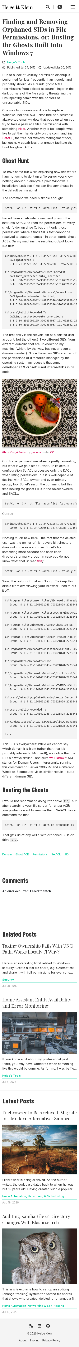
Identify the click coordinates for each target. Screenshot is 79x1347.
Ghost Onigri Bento (14, 452)
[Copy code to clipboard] (72, 207)
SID (66, 854)
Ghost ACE (22, 854)
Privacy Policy (51, 1340)
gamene (36, 452)
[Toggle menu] (73, 7)
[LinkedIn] (39, 1326)
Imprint (34, 1340)
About (22, 1340)
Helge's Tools (16, 62)
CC (52, 452)
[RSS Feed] (31, 1326)
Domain (7, 854)
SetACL (7, 138)
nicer (21, 129)
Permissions (40, 854)
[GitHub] (48, 1326)
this (39, 561)
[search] (50, 7)
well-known (57, 758)
